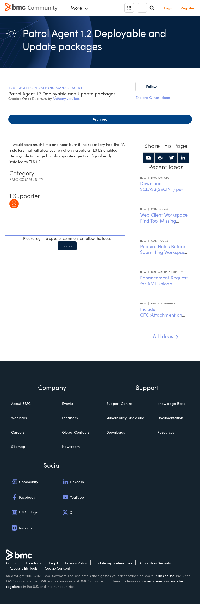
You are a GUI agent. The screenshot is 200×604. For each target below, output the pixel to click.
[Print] (160, 158)
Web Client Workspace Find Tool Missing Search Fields (164, 221)
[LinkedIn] (183, 158)
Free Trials (34, 562)
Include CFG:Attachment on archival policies (161, 315)
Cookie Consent (57, 568)
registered (155, 580)
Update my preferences (113, 562)
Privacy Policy (76, 562)
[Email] (148, 158)
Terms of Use (164, 575)
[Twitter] (171, 158)
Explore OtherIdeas (152, 97)
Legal (53, 562)
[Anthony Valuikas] (14, 203)
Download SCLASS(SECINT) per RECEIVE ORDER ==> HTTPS (162, 192)
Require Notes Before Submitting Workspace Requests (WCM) (164, 252)
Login (67, 245)
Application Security (155, 562)
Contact (12, 562)
